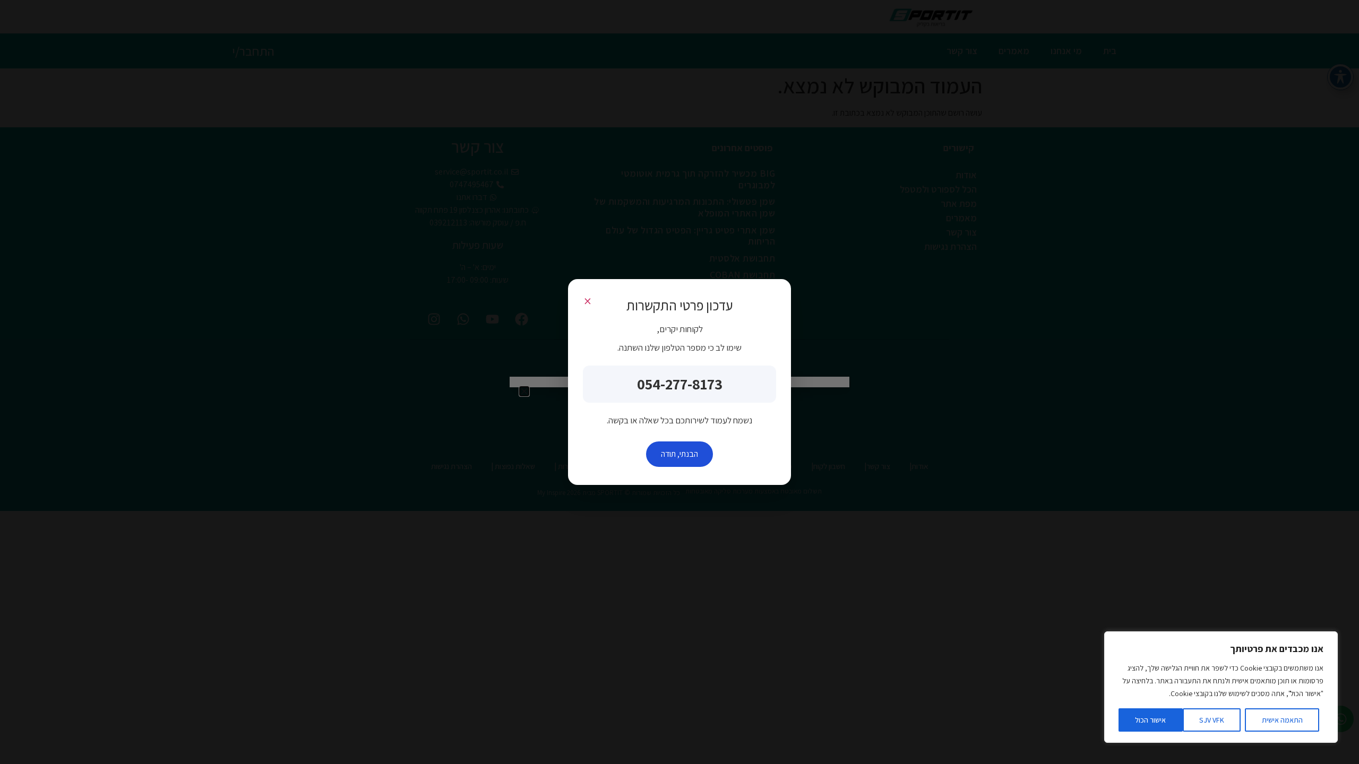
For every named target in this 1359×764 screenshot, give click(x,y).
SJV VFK (1211, 720)
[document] (679, 382)
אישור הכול (1150, 720)
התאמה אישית (1282, 720)
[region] (1221, 687)
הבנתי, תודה (679, 453)
